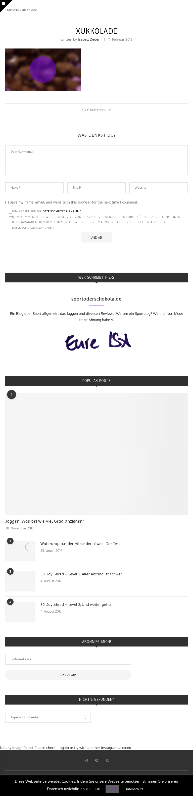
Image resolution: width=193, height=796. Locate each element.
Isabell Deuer (89, 39)
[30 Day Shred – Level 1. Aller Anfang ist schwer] (20, 581)
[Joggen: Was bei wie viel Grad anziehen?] (96, 454)
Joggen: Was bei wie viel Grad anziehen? (44, 521)
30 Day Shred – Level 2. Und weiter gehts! (76, 604)
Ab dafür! (68, 675)
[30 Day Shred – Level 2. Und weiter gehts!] (20, 612)
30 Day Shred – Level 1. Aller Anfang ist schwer (81, 574)
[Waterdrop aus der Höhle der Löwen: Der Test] (20, 551)
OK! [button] (97, 789)
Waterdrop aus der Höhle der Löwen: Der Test (80, 543)
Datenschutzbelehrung (62, 211)
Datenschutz (134, 789)
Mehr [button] (112, 789)
